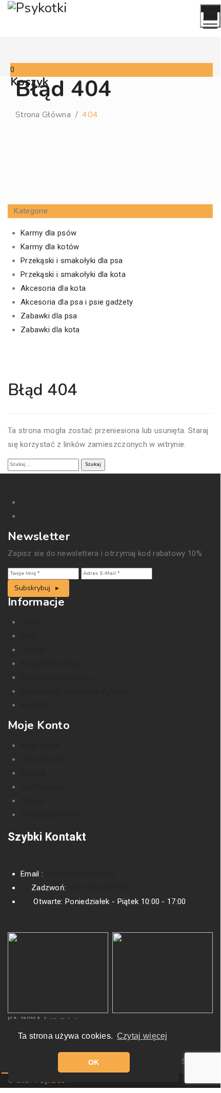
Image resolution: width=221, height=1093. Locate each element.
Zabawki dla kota (50, 329)
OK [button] (93, 1062)
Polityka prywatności (57, 677)
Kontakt (34, 705)
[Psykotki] (37, 7)
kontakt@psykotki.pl (80, 873)
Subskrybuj (33, 588)
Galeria (33, 649)
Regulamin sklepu (51, 663)
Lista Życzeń (43, 759)
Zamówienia (42, 786)
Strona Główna (43, 114)
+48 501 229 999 (97, 887)
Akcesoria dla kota (53, 288)
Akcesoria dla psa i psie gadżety (77, 302)
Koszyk (33, 773)
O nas (31, 622)
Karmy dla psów (48, 233)
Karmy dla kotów (50, 246)
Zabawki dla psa (49, 315)
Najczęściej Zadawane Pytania (74, 691)
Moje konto (40, 745)
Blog (28, 635)
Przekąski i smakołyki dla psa (72, 260)
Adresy (33, 800)
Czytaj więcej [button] (142, 1036)
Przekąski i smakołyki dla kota (73, 274)
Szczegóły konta (50, 814)
